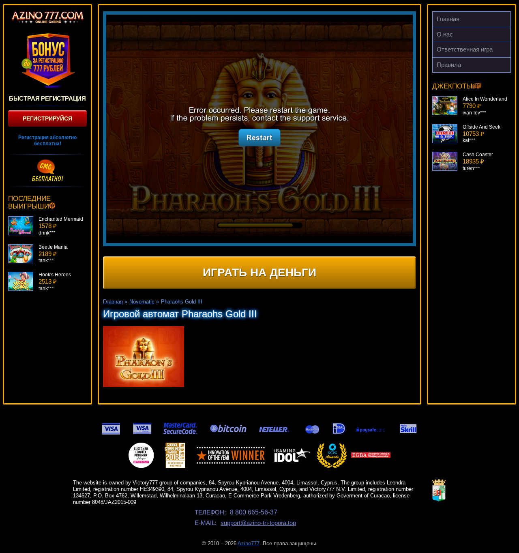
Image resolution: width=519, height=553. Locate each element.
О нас (445, 34)
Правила (449, 64)
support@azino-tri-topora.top (258, 522)
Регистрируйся (47, 118)
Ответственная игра (465, 49)
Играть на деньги (259, 272)
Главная (448, 18)
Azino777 (249, 543)
